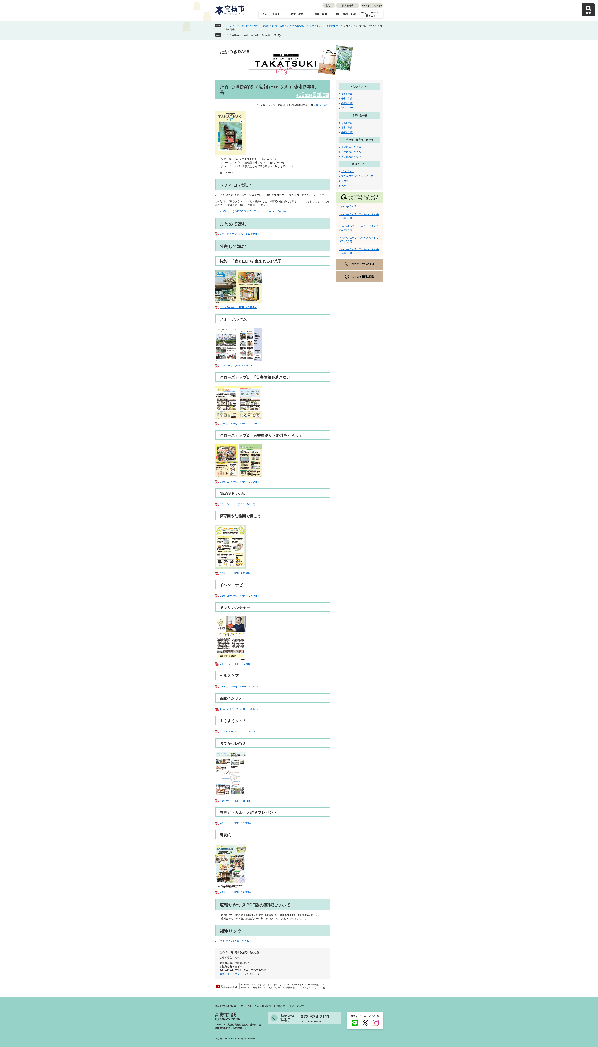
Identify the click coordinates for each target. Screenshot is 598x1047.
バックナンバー (315, 26)
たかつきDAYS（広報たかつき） (233, 941)
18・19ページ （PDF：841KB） (238, 504)
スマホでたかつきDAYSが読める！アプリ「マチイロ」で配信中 (251, 211)
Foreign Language (372, 5)
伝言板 (345, 181)
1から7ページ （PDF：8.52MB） (238, 307)
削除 (279, 35)
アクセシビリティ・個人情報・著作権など (263, 1006)
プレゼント (347, 171)
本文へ (328, 5)
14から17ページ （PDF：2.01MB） (240, 481)
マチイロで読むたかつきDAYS (358, 176)
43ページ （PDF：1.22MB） (236, 823)
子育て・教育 (295, 14)
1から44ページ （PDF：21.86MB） (240, 233)
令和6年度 (347, 103)
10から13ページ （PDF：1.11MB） (240, 423)
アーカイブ (347, 108)
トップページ (231, 26)
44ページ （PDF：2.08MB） (236, 892)
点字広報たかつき (351, 152)
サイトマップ (297, 1006)
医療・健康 (321, 14)
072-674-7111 (315, 1016)
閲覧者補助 (347, 5)
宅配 (343, 185)
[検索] (588, 9)
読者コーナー (359, 164)
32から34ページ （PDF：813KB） (239, 686)
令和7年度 (332, 26)
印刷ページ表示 (322, 105)
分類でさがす (249, 26)
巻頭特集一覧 (359, 115)
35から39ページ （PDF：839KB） (239, 709)
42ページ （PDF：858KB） (235, 800)
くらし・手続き (271, 14)
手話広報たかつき (351, 147)
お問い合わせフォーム (232, 974)
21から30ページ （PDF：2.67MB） (240, 595)
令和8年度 (347, 93)
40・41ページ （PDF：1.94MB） (239, 731)
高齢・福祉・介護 (346, 14)
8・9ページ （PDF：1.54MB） (237, 365)
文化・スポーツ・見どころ (371, 14)
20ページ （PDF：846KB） (235, 573)
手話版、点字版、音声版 (359, 139)
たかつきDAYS (295, 26)
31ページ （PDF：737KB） (235, 664)
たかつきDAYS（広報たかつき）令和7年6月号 (250, 35)
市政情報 (264, 26)
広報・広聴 (278, 26)
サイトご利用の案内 (225, 1006)
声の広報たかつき (351, 156)
